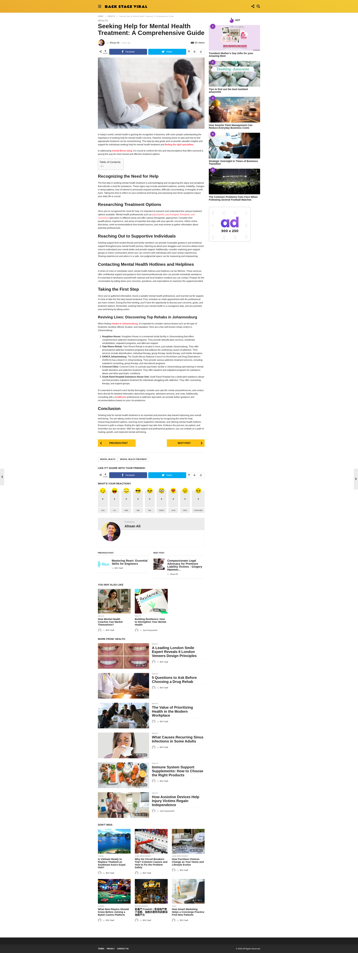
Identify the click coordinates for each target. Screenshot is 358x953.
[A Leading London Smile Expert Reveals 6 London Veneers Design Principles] (123, 656)
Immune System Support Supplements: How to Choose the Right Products (177, 771)
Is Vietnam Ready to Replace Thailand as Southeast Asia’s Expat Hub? (111, 863)
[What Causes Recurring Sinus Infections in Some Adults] (123, 745)
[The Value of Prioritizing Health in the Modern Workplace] (123, 715)
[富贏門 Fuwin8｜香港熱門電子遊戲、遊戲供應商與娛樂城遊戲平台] (151, 891)
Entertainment (141, 906)
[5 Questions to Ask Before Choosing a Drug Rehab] (123, 686)
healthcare (120, 397)
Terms (101, 949)
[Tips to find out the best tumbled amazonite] (234, 74)
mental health (107, 459)
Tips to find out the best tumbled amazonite (228, 90)
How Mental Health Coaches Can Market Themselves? (110, 622)
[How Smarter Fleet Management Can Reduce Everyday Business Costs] (234, 109)
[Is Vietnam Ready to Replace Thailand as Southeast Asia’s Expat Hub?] (114, 841)
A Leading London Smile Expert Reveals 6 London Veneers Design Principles (174, 652)
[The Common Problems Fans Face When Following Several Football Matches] (234, 181)
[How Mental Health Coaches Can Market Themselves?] (114, 601)
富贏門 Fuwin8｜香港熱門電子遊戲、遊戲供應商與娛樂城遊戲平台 (151, 912)
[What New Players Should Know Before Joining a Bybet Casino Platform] (114, 891)
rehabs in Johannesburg (125, 323)
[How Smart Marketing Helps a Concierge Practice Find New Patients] (188, 891)
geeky (161, 510)
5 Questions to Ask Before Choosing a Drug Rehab (174, 679)
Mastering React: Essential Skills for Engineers (130, 562)
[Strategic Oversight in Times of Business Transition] (234, 145)
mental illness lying (122, 151)
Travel (101, 856)
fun (102, 510)
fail (149, 510)
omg (126, 510)
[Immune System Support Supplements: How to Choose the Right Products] (123, 775)
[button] (99, 6)
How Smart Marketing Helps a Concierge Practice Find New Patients (188, 912)
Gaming (101, 906)
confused (198, 510)
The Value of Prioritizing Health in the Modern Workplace (172, 711)
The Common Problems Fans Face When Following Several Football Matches (233, 198)
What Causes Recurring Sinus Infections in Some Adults (177, 739)
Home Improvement (143, 856)
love (173, 510)
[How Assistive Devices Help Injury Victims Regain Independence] (123, 805)
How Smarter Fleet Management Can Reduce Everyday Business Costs (230, 126)
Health (103, 20)
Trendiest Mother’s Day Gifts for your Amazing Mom (231, 54)
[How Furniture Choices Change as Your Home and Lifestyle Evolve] (188, 841)
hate (185, 510)
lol (114, 510)
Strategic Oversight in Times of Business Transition (233, 162)
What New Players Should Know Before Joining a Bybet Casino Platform (113, 912)
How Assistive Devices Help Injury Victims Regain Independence (175, 801)
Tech (174, 906)
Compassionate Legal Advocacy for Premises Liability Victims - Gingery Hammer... (184, 565)
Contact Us (123, 949)
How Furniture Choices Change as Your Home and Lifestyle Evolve (188, 862)
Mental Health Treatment (133, 459)
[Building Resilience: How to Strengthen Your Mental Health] (151, 601)
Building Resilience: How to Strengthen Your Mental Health (150, 622)
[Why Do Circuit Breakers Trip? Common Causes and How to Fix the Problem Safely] (151, 841)
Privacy (111, 949)
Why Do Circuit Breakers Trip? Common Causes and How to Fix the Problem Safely (151, 863)
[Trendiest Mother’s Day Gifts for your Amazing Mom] (234, 38)
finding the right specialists (179, 144)
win (138, 510)
